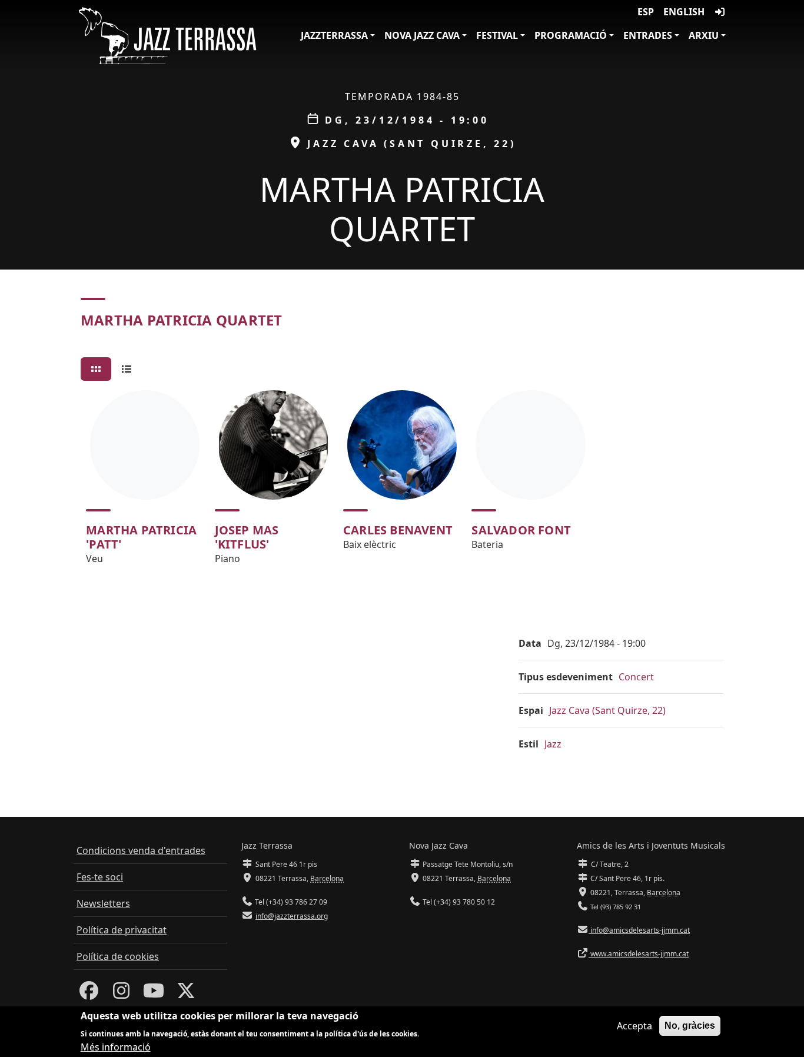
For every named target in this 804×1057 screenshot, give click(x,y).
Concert (636, 676)
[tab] (96, 369)
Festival (497, 35)
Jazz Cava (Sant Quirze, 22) (607, 710)
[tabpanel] (402, 482)
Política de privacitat (122, 929)
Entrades (647, 35)
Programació (570, 35)
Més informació (116, 1046)
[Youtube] (153, 994)
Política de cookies (118, 956)
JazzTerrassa (334, 35)
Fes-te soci (100, 876)
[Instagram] (121, 994)
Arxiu (704, 35)
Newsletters (103, 903)
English (684, 11)
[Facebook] (89, 994)
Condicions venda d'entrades (141, 850)
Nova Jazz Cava (422, 35)
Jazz (553, 743)
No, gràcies (690, 1026)
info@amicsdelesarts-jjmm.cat (639, 930)
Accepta (634, 1025)
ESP (645, 11)
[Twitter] (186, 994)
